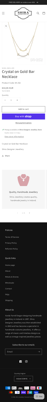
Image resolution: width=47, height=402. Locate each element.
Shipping (9, 300)
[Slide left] (17, 213)
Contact (8, 288)
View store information (14, 136)
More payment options (24, 123)
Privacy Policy (11, 243)
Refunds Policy (11, 249)
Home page (10, 265)
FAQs (7, 294)
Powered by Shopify (30, 397)
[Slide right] (29, 213)
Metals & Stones (12, 277)
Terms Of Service (12, 237)
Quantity (5, 95)
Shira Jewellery (20, 397)
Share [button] (7, 156)
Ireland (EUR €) (21, 379)
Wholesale (9, 283)
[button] (3, 13)
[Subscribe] (39, 352)
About (7, 271)
